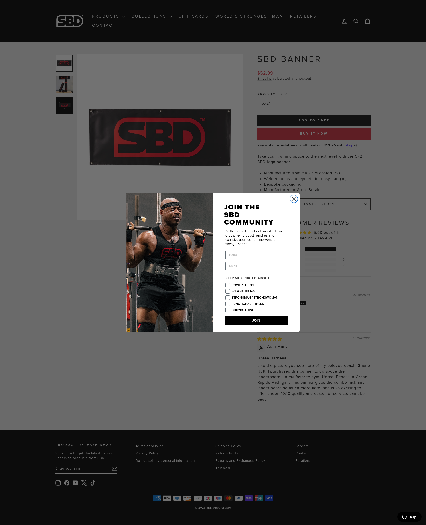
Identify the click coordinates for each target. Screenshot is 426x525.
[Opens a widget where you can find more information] (409, 517)
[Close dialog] (294, 199)
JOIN (256, 320)
